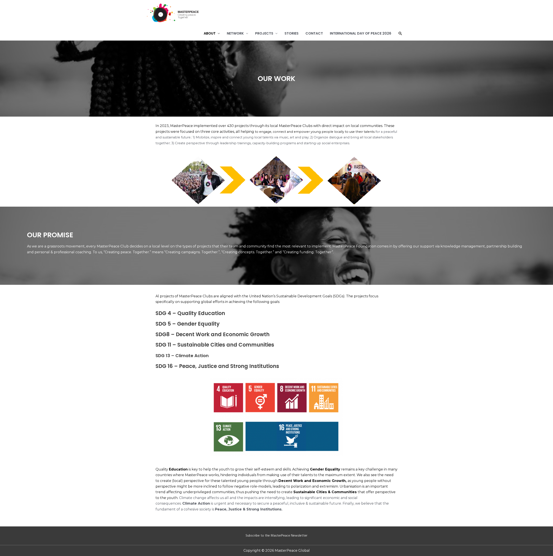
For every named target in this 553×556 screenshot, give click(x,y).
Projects (264, 33)
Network (235, 33)
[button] (400, 33)
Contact (314, 33)
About (210, 33)
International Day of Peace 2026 (360, 33)
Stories (291, 33)
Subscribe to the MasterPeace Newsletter (276, 536)
